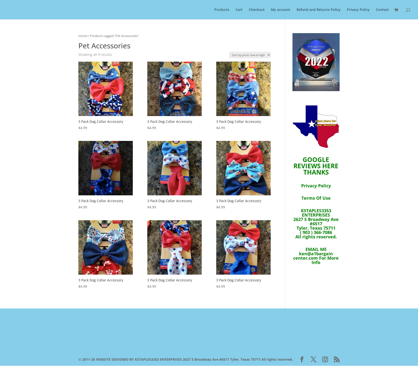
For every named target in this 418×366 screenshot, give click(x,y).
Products (221, 10)
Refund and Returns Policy (319, 10)
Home (82, 36)
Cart (239, 10)
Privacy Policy (358, 10)
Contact (382, 10)
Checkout (257, 10)
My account (280, 10)
